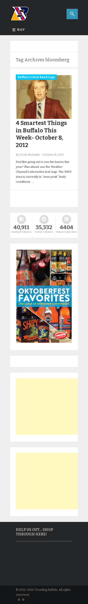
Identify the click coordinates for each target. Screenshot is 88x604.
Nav (21, 30)
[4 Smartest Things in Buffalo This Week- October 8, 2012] (44, 118)
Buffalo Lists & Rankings (36, 77)
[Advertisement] (49, 406)
